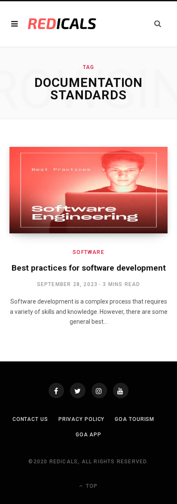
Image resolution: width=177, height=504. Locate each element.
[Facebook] (56, 390)
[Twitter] (77, 390)
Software (88, 252)
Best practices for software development (89, 268)
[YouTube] (120, 390)
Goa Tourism (134, 419)
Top (91, 486)
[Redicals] (62, 24)
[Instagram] (99, 390)
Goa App (88, 435)
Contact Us (30, 419)
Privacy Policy (81, 419)
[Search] (157, 24)
